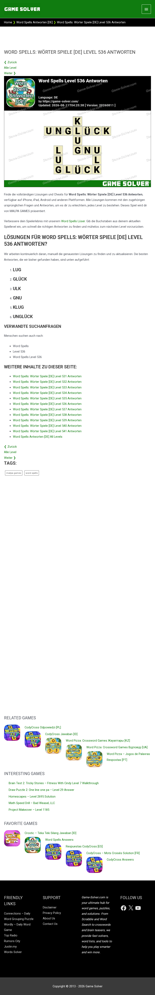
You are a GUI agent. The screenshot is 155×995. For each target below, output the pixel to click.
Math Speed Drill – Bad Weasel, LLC (32, 803)
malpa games (13, 473)
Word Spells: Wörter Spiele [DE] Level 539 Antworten (47, 420)
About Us (49, 918)
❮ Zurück (10, 62)
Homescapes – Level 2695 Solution (32, 796)
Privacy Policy (52, 913)
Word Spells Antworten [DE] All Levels (37, 437)
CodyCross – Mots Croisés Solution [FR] (113, 853)
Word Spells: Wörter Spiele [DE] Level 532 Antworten (47, 382)
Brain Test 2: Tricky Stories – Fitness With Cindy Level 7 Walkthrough (54, 783)
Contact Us (50, 924)
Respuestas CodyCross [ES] (84, 846)
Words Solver (13, 952)
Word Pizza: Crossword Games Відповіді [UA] (117, 747)
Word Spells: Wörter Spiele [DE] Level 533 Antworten (47, 387)
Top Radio (10, 935)
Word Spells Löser (73, 221)
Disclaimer (50, 907)
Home (8, 22)
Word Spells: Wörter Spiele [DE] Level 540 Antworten (47, 426)
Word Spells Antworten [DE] (34, 22)
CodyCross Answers (120, 859)
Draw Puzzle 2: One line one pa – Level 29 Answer (41, 790)
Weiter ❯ (10, 73)
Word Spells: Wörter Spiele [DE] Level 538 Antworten (47, 415)
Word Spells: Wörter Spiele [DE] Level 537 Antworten (47, 409)
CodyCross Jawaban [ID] (61, 734)
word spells (32, 473)
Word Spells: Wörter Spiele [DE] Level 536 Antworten (47, 404)
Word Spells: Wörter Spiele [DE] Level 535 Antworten (47, 398)
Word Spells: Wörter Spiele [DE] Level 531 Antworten (47, 376)
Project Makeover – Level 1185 (29, 810)
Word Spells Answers (59, 840)
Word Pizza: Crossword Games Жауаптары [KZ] (98, 740)
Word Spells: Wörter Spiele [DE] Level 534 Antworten (47, 393)
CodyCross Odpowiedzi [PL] (43, 727)
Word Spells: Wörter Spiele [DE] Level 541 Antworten (47, 431)
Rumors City (12, 941)
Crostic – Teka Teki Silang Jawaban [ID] (50, 833)
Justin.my (10, 946)
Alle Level (10, 68)
